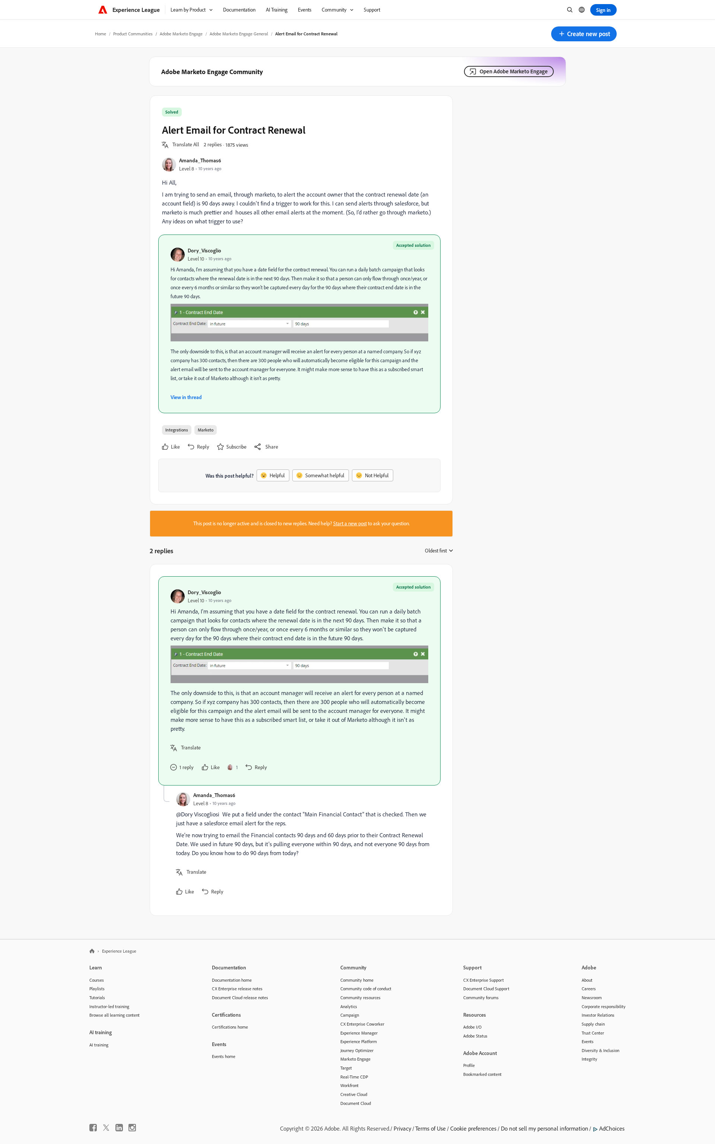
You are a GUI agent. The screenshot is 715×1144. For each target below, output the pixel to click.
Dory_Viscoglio (204, 250)
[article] (299, 680)
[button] (584, 33)
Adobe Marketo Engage (181, 33)
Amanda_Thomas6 (200, 160)
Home (100, 33)
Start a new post (350, 523)
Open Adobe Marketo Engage (514, 71)
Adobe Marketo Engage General (239, 33)
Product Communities (133, 33)
